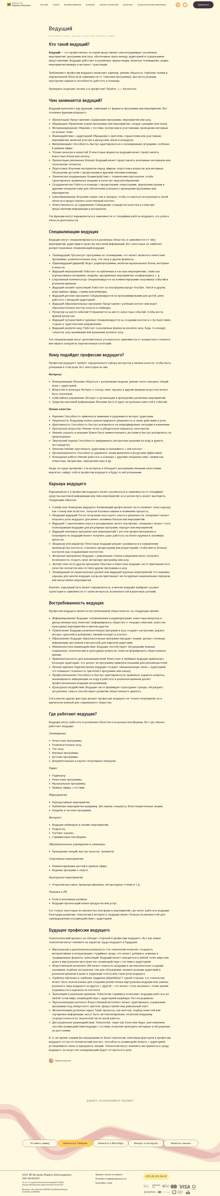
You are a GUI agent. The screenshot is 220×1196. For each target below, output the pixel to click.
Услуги (56, 5)
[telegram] (178, 4)
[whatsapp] (185, 4)
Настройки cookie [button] (104, 1183)
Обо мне (44, 5)
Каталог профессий (109, 5)
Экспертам (128, 5)
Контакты (90, 5)
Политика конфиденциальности (111, 1178)
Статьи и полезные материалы (151, 5)
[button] (203, 5)
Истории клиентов (72, 5)
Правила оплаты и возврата (109, 1174)
